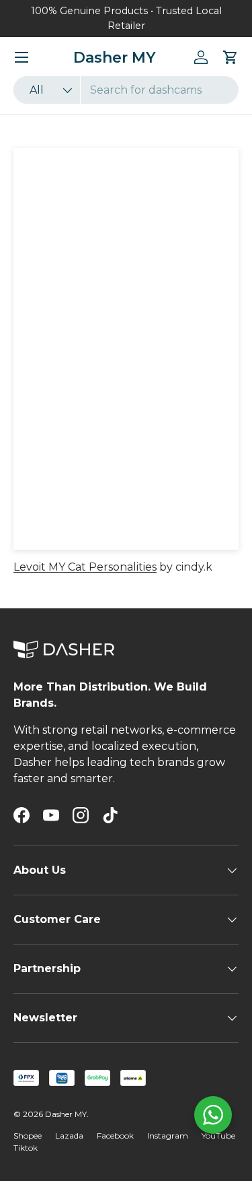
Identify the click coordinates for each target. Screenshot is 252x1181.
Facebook (115, 1135)
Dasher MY (66, 1114)
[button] (230, 57)
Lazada (69, 1135)
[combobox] (126, 90)
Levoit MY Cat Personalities (85, 567)
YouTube (218, 1135)
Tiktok (25, 1148)
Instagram (167, 1135)
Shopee (27, 1135)
